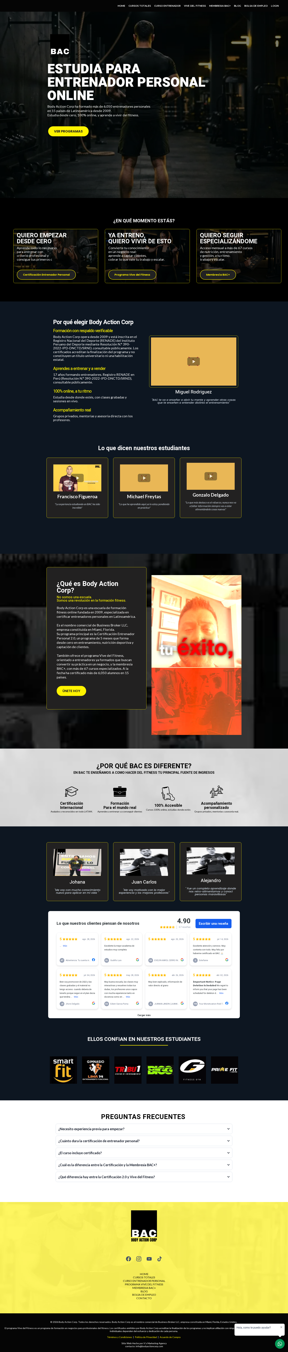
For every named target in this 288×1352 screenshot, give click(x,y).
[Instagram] (139, 1259)
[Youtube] (149, 1259)
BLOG (237, 5)
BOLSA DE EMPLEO (256, 5)
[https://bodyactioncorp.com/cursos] (144, 1227)
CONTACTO (144, 1298)
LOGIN (275, 5)
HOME (121, 5)
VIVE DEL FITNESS (195, 5)
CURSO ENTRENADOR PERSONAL (144, 1280)
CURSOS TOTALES (139, 5)
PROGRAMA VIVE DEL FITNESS (144, 1284)
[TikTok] (159, 1259)
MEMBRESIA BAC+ (220, 5)
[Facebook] (128, 1259)
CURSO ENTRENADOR (167, 5)
